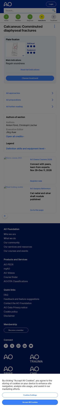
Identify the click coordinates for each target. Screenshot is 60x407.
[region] (30, 390)
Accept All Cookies (30, 402)
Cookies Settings (30, 395)
